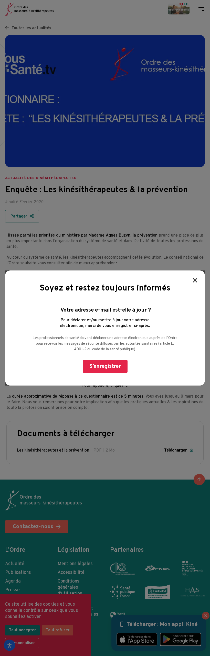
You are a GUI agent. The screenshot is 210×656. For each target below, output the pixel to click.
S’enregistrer (105, 366)
